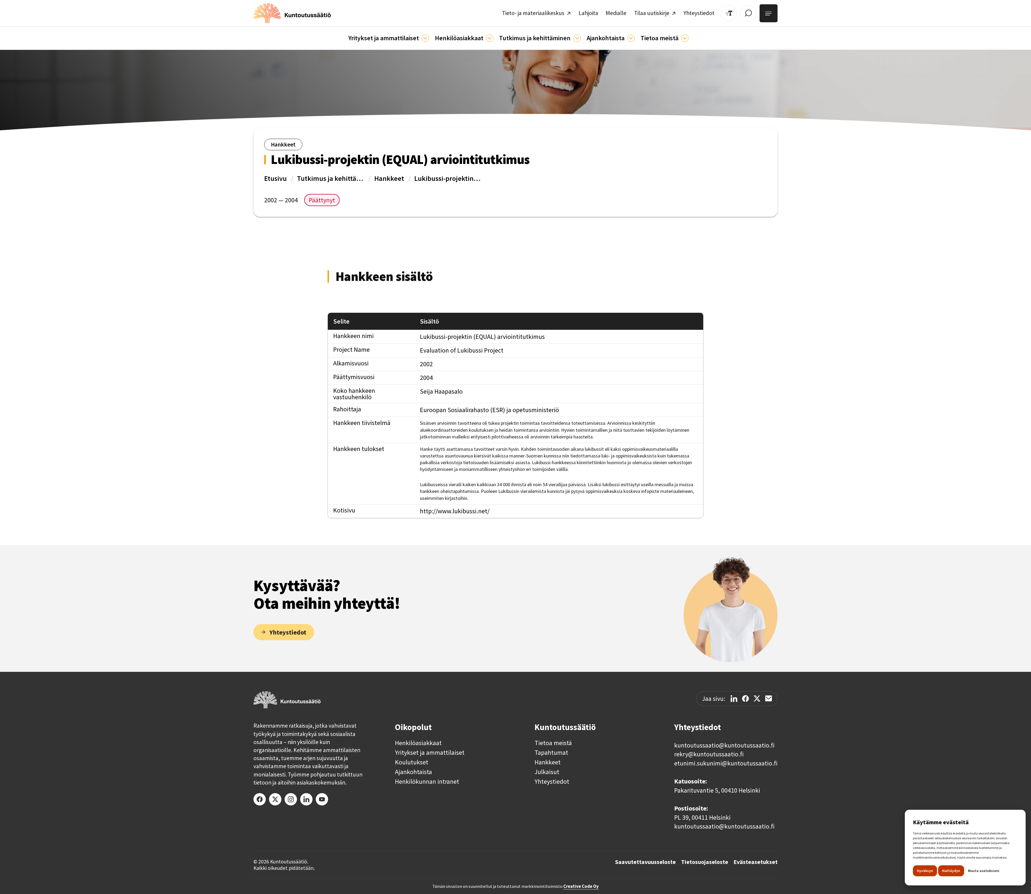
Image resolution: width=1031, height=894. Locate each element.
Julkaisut (547, 772)
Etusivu (275, 178)
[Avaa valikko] (769, 13)
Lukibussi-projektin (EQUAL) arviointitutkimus (447, 178)
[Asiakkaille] (489, 38)
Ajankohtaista (413, 772)
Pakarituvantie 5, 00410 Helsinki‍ (717, 790)
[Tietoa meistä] (685, 38)
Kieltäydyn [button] (951, 870)
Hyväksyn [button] (925, 870)
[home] (292, 13)
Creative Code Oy (581, 886)
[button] (388, 38)
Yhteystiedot (552, 781)
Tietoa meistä (553, 743)
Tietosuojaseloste (704, 862)
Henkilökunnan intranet (427, 781)
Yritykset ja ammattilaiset (429, 752)
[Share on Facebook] (745, 698)
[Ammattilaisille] (425, 38)
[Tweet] (757, 698)
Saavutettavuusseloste (645, 862)
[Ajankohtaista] (577, 38)
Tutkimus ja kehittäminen (330, 178)
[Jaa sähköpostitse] (768, 698)
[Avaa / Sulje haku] (748, 13)
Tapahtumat (551, 752)
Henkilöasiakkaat (418, 743)
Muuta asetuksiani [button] (983, 870)
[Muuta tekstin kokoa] (729, 13)
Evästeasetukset (756, 862)
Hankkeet (389, 178)
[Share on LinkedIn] (734, 698)
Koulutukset (411, 762)
